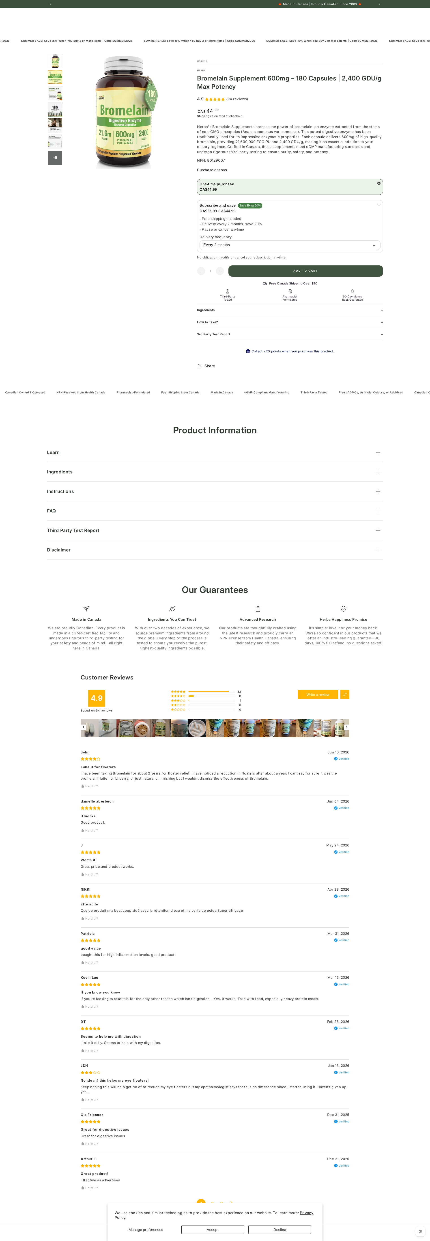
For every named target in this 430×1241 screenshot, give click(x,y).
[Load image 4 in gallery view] (55, 109)
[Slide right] (379, 4)
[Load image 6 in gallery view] (55, 142)
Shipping (203, 116)
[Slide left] (51, 4)
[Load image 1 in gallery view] (55, 61)
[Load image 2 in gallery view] (55, 77)
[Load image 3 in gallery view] (55, 93)
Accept (213, 1229)
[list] (215, 628)
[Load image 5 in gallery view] (55, 125)
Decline (279, 1229)
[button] (344, 694)
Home (201, 61)
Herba (201, 70)
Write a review (318, 694)
